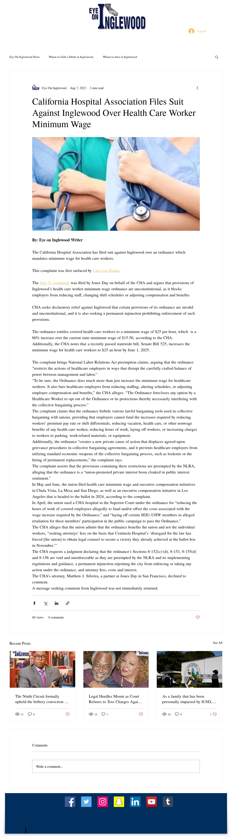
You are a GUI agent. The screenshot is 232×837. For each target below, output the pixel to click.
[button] (217, 57)
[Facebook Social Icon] (70, 802)
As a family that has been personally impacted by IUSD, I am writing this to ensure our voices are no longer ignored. (188, 698)
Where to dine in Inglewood (120, 57)
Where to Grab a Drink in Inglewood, (71, 57)
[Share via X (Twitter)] (45, 603)
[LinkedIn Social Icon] (135, 802)
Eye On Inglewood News (25, 57)
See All (217, 642)
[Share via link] (67, 603)
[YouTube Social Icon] (151, 802)
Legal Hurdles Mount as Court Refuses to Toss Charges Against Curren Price (116, 698)
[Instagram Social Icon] (102, 802)
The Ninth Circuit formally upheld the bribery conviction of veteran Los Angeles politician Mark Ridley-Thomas (41, 698)
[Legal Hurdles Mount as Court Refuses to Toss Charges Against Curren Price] (116, 669)
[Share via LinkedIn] (56, 603)
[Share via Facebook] (34, 603)
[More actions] (197, 87)
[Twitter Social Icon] (86, 802)
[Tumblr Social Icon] (168, 802)
